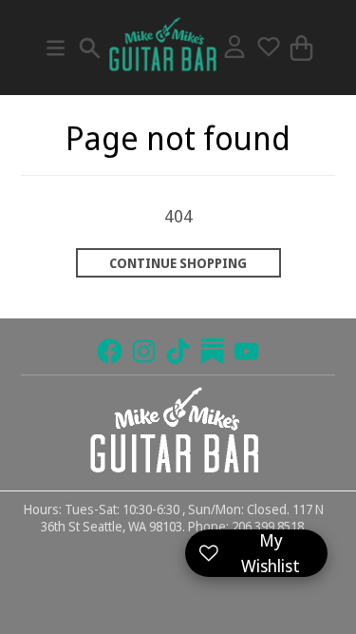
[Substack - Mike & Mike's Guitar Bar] (212, 351)
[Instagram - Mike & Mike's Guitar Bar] (144, 351)
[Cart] (301, 48)
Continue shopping (178, 263)
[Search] (90, 48)
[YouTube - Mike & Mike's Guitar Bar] (246, 351)
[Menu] (55, 48)
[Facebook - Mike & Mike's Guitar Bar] (109, 351)
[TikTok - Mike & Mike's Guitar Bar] (178, 351)
